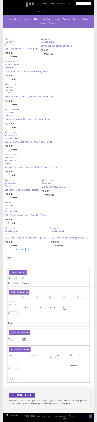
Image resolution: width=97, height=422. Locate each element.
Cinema (27, 19)
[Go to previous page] (12, 249)
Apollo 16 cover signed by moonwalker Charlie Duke (29, 97)
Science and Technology (54, 356)
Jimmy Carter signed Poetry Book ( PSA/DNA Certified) (31, 167)
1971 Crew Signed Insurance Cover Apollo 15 (26, 238)
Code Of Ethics (64, 404)
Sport (43, 23)
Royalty (66, 19)
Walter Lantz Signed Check (55, 187)
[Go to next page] (32, 249)
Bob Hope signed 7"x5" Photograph (21, 49)
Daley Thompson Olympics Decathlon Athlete (26, 215)
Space (85, 19)
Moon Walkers (25, 339)
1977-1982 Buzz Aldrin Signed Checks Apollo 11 (27, 119)
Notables (46, 19)
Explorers (32, 356)
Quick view (12, 57)
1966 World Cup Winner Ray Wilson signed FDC (28, 71)
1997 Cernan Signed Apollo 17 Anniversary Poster (28, 142)
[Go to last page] (37, 249)
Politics (56, 19)
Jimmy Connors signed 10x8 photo (57, 46)
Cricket (38, 308)
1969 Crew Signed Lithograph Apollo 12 (69, 238)
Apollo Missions (11, 339)
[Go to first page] (8, 249)
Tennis (10, 323)
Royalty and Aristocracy (17, 379)
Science (76, 19)
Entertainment (15, 19)
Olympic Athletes (66, 308)
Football (25, 308)
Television (52, 23)
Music (36, 19)
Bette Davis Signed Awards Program (22, 190)
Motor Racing (54, 308)
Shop (10, 298)
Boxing (79, 308)
